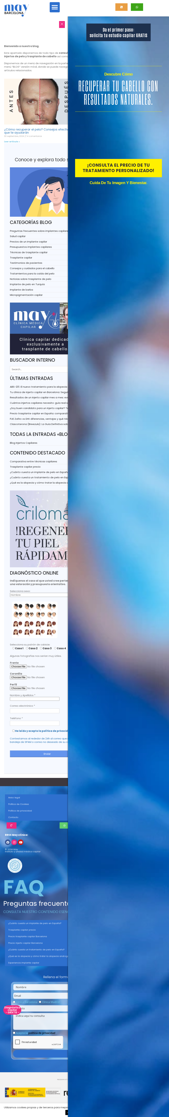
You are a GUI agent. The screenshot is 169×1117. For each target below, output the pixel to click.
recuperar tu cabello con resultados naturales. (118, 92)
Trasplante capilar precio (25, 466)
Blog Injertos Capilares (23, 443)
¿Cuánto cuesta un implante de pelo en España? (40, 472)
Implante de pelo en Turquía (27, 284)
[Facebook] (8, 842)
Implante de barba (21, 289)
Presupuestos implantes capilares (31, 247)
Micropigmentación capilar (26, 295)
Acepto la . (36, 1033)
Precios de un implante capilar (28, 241)
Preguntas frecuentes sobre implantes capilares (40, 231)
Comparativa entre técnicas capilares (33, 461)
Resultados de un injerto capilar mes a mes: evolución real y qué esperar (54, 397)
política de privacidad (41, 1033)
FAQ (23, 887)
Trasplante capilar (21, 257)
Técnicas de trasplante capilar (29, 252)
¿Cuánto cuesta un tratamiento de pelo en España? (42, 477)
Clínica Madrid (51, 1002)
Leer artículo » (12, 141)
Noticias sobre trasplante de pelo (30, 279)
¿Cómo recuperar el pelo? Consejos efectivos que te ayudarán (38, 131)
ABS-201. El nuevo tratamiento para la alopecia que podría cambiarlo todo (55, 386)
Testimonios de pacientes (26, 263)
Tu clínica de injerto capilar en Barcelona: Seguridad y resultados (49, 392)
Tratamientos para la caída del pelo (32, 273)
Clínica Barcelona (26, 1002)
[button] (54, 7)
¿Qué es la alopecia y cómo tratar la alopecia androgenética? (48, 482)
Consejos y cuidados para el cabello (32, 268)
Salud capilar (18, 236)
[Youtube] (20, 842)
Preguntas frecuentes (38, 903)
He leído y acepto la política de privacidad (43, 731)
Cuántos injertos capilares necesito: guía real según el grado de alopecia (55, 403)
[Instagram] (14, 842)
